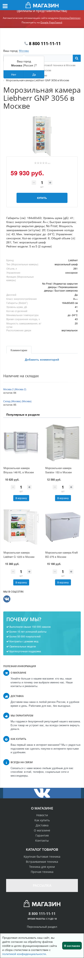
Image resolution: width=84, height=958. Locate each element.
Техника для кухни (42, 867)
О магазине (42, 830)
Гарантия (42, 835)
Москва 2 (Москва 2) (14, 389)
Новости (42, 815)
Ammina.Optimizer (70, 18)
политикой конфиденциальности (24, 954)
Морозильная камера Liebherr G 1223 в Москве (18, 555)
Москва (24, 51)
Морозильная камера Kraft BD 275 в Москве (61, 555)
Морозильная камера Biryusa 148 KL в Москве (18, 470)
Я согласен (72, 946)
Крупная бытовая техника (42, 856)
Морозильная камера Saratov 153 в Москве (58, 470)
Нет (13, 74)
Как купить (42, 820)
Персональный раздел (42, 926)
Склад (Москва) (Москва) (17, 401)
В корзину (21, 498)
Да (34, 74)
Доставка (42, 825)
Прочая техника (42, 872)
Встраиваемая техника (42, 862)
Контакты (42, 840)
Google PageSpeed (51, 22)
